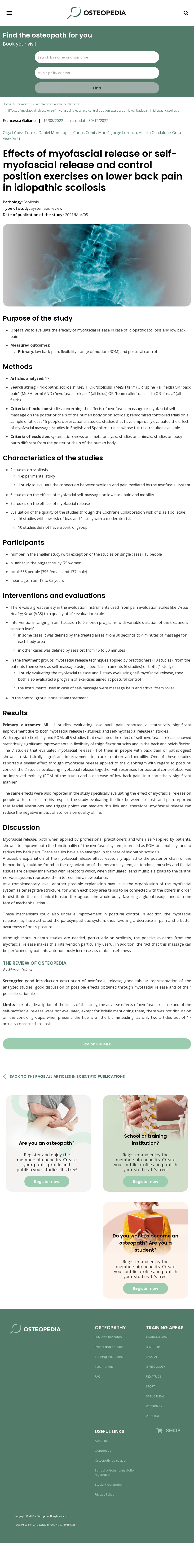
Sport (150, 1386)
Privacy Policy (104, 1495)
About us (101, 1441)
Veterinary (154, 1406)
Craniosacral (157, 1337)
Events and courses (109, 1347)
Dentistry (153, 1347)
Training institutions (109, 1357)
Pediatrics (154, 1377)
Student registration (109, 1485)
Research (24, 104)
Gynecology (155, 1367)
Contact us (103, 1451)
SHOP (171, 1430)
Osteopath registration (111, 1461)
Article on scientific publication (58, 104)
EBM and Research (108, 1337)
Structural (155, 1396)
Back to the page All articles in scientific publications (67, 1076)
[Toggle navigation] (9, 12)
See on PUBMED (97, 1044)
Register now (46, 1181)
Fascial (151, 1357)
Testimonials (104, 1367)
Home (7, 104)
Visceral (152, 1416)
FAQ (97, 1377)
